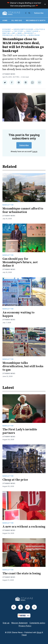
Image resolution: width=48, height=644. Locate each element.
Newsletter (8, 205)
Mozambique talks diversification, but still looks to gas (22, 366)
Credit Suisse (32, 31)
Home (4, 20)
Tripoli (24, 635)
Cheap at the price (15, 480)
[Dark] (26, 13)
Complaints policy (37, 623)
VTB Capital (20, 35)
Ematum (6, 33)
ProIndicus (7, 35)
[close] (45, 4)
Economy (6, 29)
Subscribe (39, 13)
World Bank (34, 35)
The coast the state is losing (21, 573)
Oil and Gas (16, 20)
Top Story (18, 31)
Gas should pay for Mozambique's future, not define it (20, 262)
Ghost (39, 632)
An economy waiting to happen (18, 314)
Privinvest (29, 33)
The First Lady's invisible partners (19, 431)
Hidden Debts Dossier (23, 29)
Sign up (6, 623)
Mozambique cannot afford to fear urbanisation (22, 210)
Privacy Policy (25, 626)
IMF (13, 33)
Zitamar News (8, 74)
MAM (20, 33)
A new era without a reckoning (23, 527)
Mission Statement (19, 623)
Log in (34, 151)
